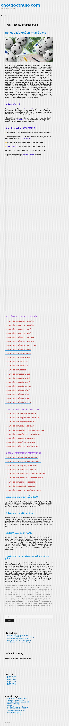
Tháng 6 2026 (11, 676)
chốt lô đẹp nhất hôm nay (15, 700)
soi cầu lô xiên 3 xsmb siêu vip (17, 635)
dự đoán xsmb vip (13, 704)
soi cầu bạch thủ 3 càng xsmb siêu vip (19, 640)
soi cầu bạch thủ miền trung (35, 598)
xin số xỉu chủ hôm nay (15, 605)
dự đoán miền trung (44, 591)
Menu (3, 15)
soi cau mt (11, 601)
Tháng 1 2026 (11, 685)
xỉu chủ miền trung (36, 605)
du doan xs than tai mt (14, 591)
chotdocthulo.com (20, 5)
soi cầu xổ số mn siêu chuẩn (16, 709)
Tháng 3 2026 (11, 681)
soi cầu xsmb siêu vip (14, 712)
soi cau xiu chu (32, 601)
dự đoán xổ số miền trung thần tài (20, 596)
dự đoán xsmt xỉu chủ (35, 596)
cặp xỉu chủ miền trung (19, 587)
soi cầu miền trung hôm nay (32, 600)
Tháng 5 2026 (11, 678)
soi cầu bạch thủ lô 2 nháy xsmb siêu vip (20, 637)
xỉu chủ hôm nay (25, 605)
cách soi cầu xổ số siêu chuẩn (17, 698)
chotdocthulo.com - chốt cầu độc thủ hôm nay (34, 723)
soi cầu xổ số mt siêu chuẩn (16, 710)
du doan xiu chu (23, 589)
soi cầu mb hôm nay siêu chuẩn (17, 707)
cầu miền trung (30, 587)
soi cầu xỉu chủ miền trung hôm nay (27, 603)
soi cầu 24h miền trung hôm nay (19, 598)
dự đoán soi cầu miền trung (27, 592)
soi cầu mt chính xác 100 (20, 601)
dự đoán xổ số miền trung (31, 594)
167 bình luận (32, 607)
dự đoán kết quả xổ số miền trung (29, 591)
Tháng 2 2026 (11, 683)
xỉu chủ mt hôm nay (22, 607)
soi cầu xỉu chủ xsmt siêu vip (25, 32)
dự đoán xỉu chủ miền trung (42, 592)
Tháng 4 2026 (11, 679)
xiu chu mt (13, 607)
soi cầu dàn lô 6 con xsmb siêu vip (18, 642)
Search (9, 620)
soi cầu (9, 705)
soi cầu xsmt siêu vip (29, 585)
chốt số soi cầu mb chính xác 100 (18, 702)
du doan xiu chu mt (33, 589)
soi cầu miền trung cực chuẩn (17, 600)
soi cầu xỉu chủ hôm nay (42, 601)
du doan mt (15, 589)
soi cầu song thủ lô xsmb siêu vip (18, 638)
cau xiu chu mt (39, 587)
